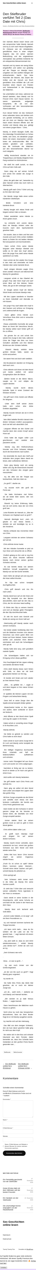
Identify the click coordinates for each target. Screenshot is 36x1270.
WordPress (29, 1249)
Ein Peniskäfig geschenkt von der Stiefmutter (12, 1180)
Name (5, 1120)
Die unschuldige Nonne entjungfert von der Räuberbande (12, 1208)
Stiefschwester (7, 32)
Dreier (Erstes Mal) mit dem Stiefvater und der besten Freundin (11, 1190)
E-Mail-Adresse (8, 1128)
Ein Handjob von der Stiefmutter (10, 1199)
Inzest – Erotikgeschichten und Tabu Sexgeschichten (18, 26)
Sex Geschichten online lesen (14, 3)
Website (5, 1136)
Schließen (3, 1267)
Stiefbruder (26, 30)
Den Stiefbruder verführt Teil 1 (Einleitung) (9, 1066)
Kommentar (7, 1099)
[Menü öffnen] (32, 3)
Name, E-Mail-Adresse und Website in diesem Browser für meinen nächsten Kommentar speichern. (16, 1146)
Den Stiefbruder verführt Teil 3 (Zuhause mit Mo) (24, 1066)
